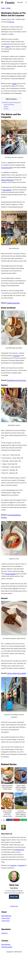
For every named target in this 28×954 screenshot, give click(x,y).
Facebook (21, 865)
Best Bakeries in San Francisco (16, 380)
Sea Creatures (7, 190)
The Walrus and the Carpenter (11, 102)
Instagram (13, 865)
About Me (14, 897)
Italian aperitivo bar (7, 180)
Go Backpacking (19, 850)
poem (7, 46)
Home (3, 8)
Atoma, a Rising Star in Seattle (16, 673)
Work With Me (5, 944)
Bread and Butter (9, 104)
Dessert (6, 109)
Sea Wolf (16, 355)
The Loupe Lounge (7, 167)
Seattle (8, 8)
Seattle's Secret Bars (13, 303)
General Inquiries (6, 947)
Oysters (6, 107)
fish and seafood (10, 574)
